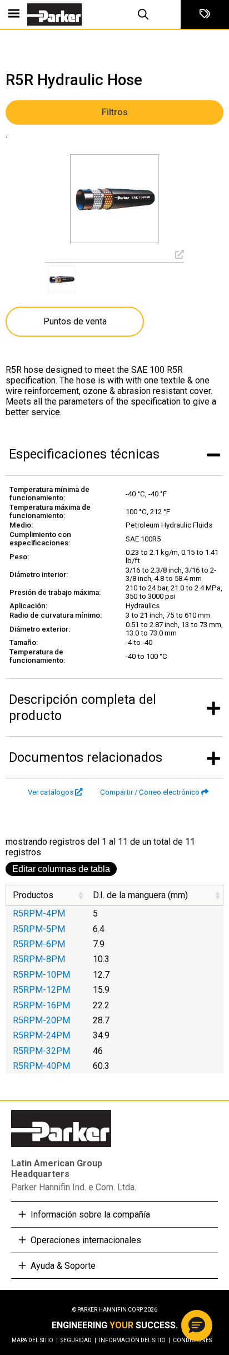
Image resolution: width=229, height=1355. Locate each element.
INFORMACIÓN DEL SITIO (134, 1340)
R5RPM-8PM (39, 959)
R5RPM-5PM (39, 929)
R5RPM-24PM (41, 1035)
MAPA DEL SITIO (35, 1340)
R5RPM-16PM (41, 1005)
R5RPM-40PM (41, 1066)
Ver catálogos (50, 792)
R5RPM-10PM (41, 974)
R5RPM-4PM (39, 913)
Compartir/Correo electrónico (150, 792)
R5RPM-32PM (41, 1051)
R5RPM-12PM (41, 989)
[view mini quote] (204, 14)
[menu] (13, 14)
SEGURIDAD (78, 1340)
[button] (196, 1325)
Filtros (115, 112)
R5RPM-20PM (41, 1020)
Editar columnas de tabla (61, 869)
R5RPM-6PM (39, 944)
